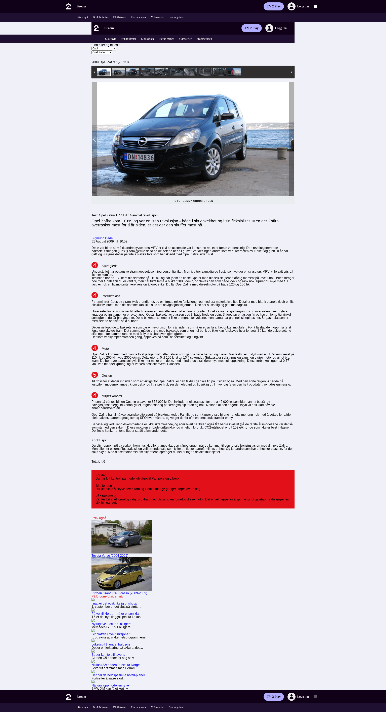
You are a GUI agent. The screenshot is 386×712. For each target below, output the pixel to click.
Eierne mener (138, 17)
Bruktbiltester (100, 17)
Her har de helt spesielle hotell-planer (118, 675)
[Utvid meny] (315, 6)
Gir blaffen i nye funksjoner (110, 634)
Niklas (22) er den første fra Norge (115, 665)
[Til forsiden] (68, 6)
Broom (81, 6)
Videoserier (157, 17)
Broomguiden (176, 17)
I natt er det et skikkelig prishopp (114, 603)
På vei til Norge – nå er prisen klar (115, 613)
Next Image (291, 139)
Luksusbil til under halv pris (110, 644)
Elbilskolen (119, 17)
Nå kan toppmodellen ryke (110, 685)
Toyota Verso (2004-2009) (109, 555)
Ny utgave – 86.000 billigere (111, 624)
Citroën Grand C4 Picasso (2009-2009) (119, 593)
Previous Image (94, 139)
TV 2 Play (274, 6)
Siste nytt (82, 17)
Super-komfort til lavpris (108, 654)
